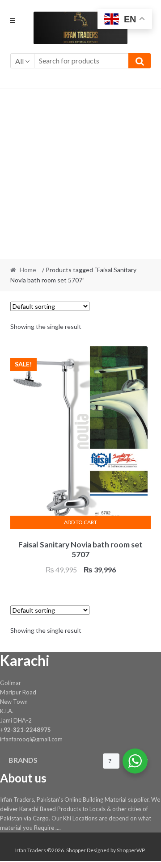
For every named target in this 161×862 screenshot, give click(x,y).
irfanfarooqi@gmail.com (31, 739)
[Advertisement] (80, 173)
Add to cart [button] (80, 522)
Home (28, 269)
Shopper (76, 850)
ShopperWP (130, 850)
